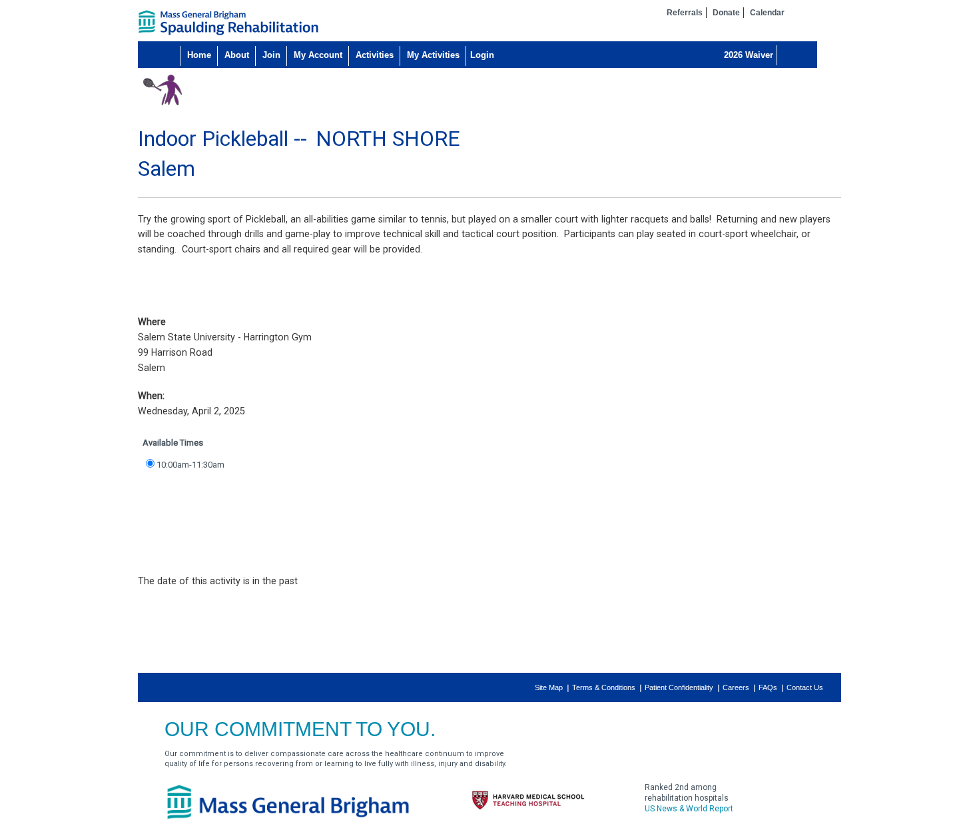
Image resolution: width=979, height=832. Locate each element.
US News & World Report (689, 808)
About (236, 55)
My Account (318, 55)
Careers (736, 687)
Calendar (767, 12)
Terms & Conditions (603, 687)
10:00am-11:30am (190, 465)
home (228, 22)
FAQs (768, 687)
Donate (726, 12)
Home (199, 55)
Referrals (685, 12)
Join (271, 55)
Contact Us (805, 687)
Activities (375, 55)
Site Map (549, 687)
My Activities (433, 55)
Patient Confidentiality (679, 687)
